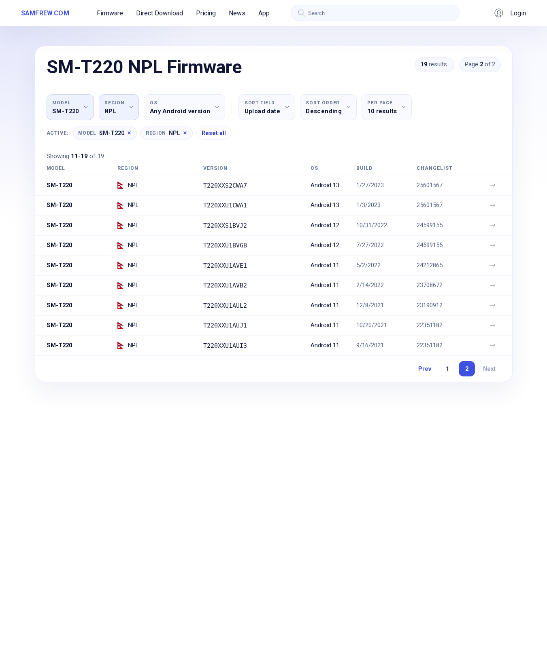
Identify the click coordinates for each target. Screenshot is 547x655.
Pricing (206, 13)
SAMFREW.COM (45, 13)
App (264, 13)
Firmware (110, 13)
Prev (424, 368)
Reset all (214, 133)
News (237, 13)
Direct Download (159, 13)
